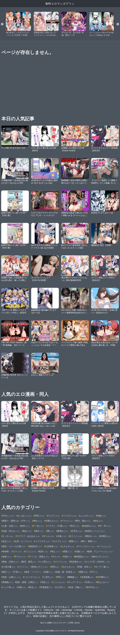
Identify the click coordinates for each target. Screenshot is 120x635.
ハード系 (9, 587)
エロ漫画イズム (51, 623)
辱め (37, 521)
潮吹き (91, 536)
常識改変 (47, 587)
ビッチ (8, 536)
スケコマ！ (63, 623)
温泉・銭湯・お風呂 (27, 582)
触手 (7, 572)
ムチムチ (68, 546)
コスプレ (59, 541)
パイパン (61, 562)
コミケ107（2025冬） (98, 562)
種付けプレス (100, 556)
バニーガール (32, 577)
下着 (18, 572)
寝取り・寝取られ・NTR (16, 521)
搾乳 (55, 567)
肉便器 (105, 536)
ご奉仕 (49, 577)
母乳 (61, 577)
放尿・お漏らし (12, 577)
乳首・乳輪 (76, 587)
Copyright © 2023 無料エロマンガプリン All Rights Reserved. (60, 631)
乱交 (7, 541)
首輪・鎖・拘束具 (66, 572)
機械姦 (73, 577)
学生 (75, 526)
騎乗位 (62, 531)
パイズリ (70, 515)
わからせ (69, 567)
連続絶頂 (35, 546)
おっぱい (24, 515)
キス (56, 556)
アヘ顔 (38, 526)
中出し (8, 515)
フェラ (54, 515)
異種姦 (8, 582)
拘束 (25, 526)
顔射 (68, 556)
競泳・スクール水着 (14, 546)
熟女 (27, 531)
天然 (90, 582)
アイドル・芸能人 (39, 556)
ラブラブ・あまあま (28, 536)
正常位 (77, 531)
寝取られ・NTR (88, 572)
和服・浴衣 (85, 567)
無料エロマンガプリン (60, 3)
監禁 (43, 551)
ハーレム (104, 546)
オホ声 (61, 587)
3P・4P (105, 526)
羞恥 (74, 541)
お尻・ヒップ (23, 541)
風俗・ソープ (33, 572)
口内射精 (51, 546)
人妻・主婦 (10, 526)
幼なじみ (103, 582)
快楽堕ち (89, 526)
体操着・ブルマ (12, 551)
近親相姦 (88, 577)
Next (117, 24)
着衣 (39, 531)
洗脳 (80, 551)
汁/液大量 (9, 567)
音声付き (93, 587)
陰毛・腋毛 (29, 562)
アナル (67, 521)
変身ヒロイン (40, 567)
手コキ (20, 556)
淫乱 (45, 582)
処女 (98, 521)
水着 (62, 536)
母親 (22, 587)
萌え (55, 551)
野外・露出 (83, 521)
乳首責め (76, 562)
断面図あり (82, 556)
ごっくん (59, 582)
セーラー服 (102, 567)
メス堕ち (46, 562)
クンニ (30, 551)
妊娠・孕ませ (11, 531)
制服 (101, 515)
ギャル (48, 536)
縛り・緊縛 (89, 541)
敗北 (33, 587)
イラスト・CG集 (57, 526)
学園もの (52, 521)
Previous (2, 24)
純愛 (49, 572)
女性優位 (103, 577)
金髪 (7, 556)
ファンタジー (86, 546)
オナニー (76, 536)
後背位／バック (95, 531)
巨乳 (39, 515)
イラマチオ (42, 541)
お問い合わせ (74, 623)
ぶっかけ (87, 515)
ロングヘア (75, 582)
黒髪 (68, 551)
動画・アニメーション (100, 551)
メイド (24, 567)
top (41, 623)
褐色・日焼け (11, 562)
